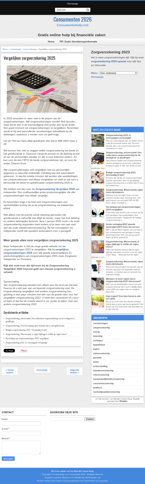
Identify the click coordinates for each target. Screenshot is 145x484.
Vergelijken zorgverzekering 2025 (29, 57)
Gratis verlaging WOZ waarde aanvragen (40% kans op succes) (123, 225)
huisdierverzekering (103, 370)
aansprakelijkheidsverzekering (108, 379)
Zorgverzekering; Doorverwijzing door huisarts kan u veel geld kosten (35, 325)
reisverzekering (101, 375)
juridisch (97, 387)
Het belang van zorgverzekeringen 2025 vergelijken (27, 338)
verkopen (98, 340)
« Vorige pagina (10, 371)
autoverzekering (101, 353)
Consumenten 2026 (73, 19)
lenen (96, 362)
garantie (97, 357)
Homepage (72, 3)
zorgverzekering (29, 49)
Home (51, 41)
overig (96, 332)
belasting (97, 336)
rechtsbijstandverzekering (106, 392)
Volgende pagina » (74, 371)
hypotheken (99, 345)
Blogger (123, 401)
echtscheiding (100, 366)
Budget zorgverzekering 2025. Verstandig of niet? (26, 330)
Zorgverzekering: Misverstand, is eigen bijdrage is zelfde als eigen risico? (36, 334)
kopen (96, 349)
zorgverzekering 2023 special (109, 61)
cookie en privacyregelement (67, 481)
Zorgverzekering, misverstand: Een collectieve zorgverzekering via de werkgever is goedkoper (123, 155)
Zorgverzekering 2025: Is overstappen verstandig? (27, 342)
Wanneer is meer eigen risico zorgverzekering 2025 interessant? (123, 280)
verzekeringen (15, 49)
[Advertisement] (117, 101)
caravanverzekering (103, 383)
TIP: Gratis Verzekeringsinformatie (78, 41)
